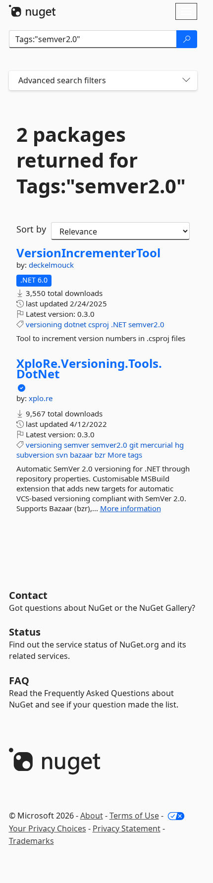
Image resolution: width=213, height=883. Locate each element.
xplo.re (41, 398)
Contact (28, 595)
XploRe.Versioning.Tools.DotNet (89, 368)
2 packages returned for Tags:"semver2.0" (101, 160)
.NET (118, 324)
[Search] (186, 39)
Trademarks (31, 840)
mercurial (156, 445)
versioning (44, 324)
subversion (35, 455)
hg (179, 445)
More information (130, 508)
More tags (124, 455)
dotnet (75, 324)
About (91, 815)
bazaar (81, 455)
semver (76, 445)
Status (25, 632)
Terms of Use (134, 815)
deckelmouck (51, 265)
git (133, 445)
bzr (100, 455)
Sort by (31, 229)
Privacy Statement (126, 828)
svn (62, 455)
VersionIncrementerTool (88, 252)
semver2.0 (146, 324)
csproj (98, 324)
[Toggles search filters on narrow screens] (186, 80)
